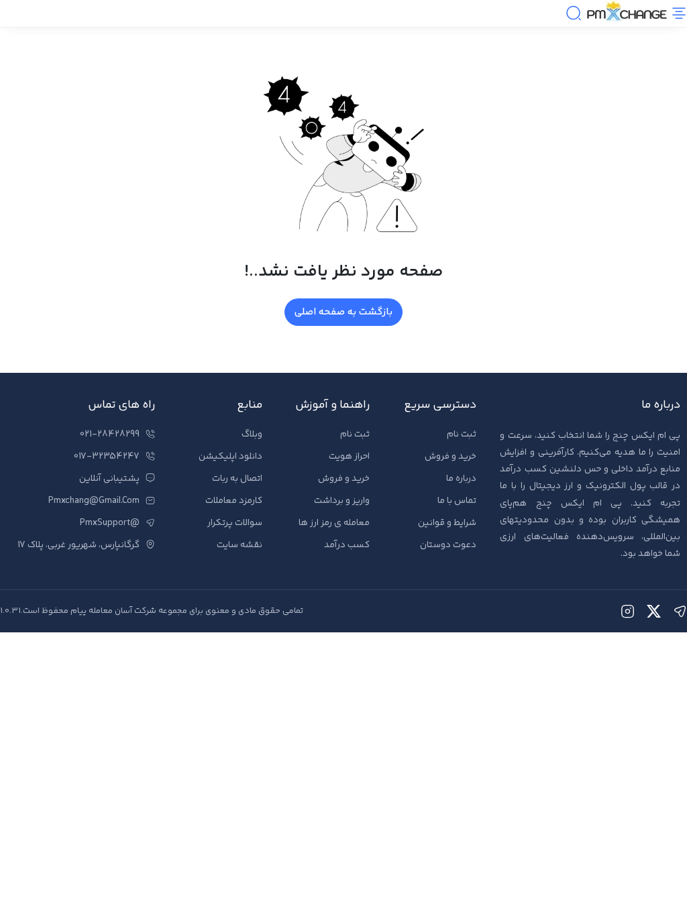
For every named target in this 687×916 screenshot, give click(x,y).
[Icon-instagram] (628, 611)
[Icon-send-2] (680, 611)
